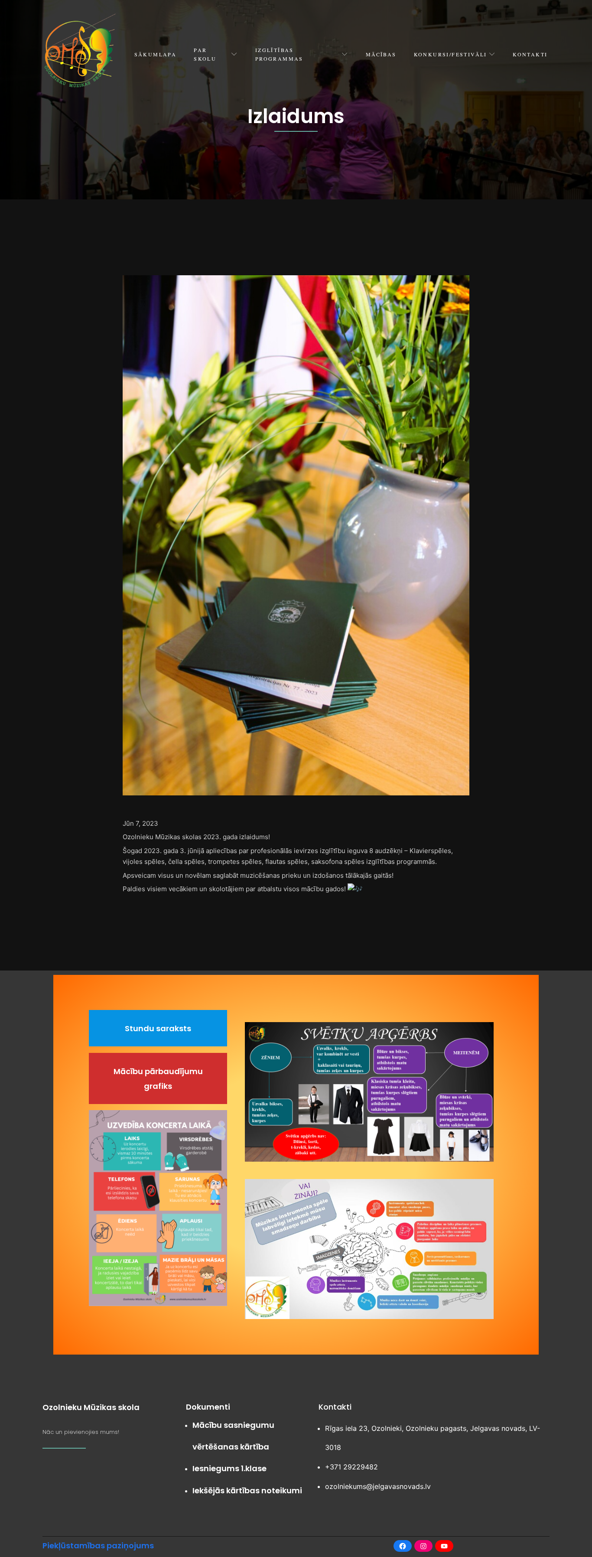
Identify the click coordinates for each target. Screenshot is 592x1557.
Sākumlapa (155, 54)
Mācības (381, 54)
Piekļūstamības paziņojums (98, 1545)
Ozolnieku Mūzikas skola (91, 1407)
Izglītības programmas (279, 54)
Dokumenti (208, 1406)
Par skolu (205, 54)
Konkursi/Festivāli (450, 54)
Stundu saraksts (158, 1028)
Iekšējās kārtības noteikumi (247, 1490)
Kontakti (530, 54)
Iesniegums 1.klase (229, 1468)
